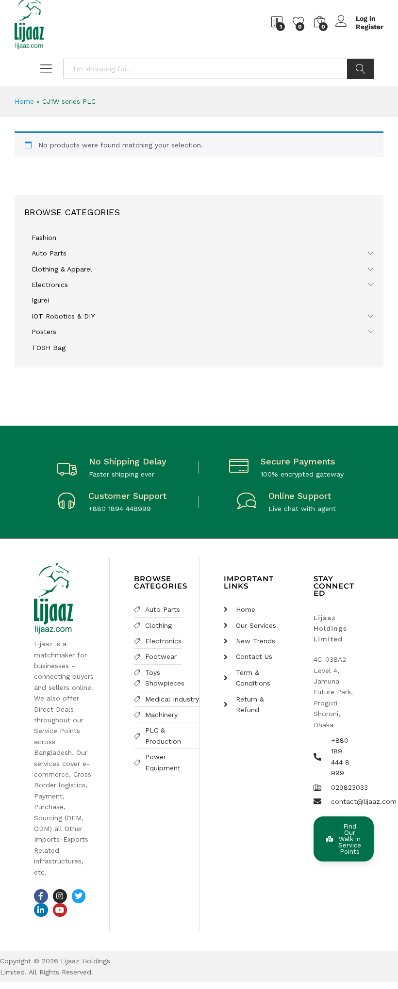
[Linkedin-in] (41, 910)
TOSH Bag (49, 347)
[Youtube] (60, 910)
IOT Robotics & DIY (63, 316)
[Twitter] (79, 896)
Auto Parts (49, 253)
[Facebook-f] (41, 896)
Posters (44, 331)
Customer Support (127, 496)
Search (360, 69)
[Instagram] (60, 896)
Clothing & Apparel (62, 269)
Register (369, 27)
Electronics (50, 284)
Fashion (44, 237)
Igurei (40, 300)
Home (24, 101)
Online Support (299, 496)
